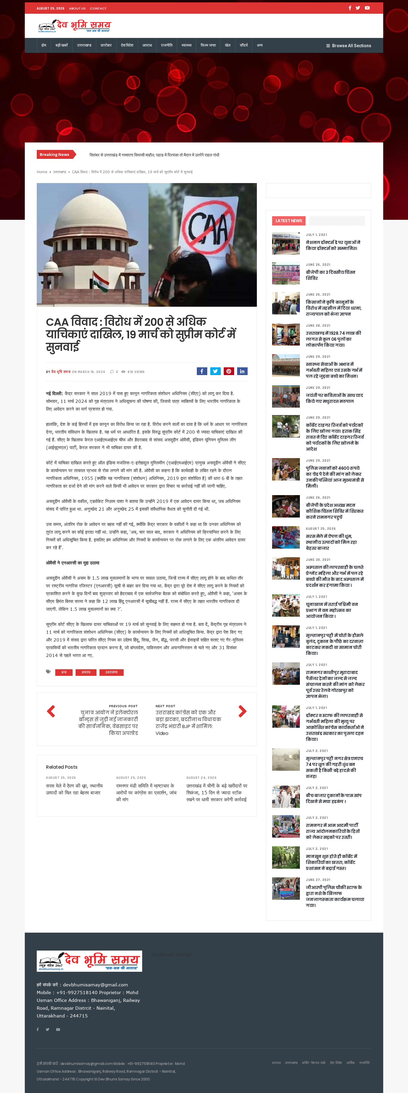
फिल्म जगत (208, 45)
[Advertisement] (204, 97)
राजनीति (166, 45)
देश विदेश (127, 45)
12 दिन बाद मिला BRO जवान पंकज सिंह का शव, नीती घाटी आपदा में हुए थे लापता (148, 154)
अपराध (147, 45)
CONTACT (98, 8)
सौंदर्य (244, 45)
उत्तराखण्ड (84, 45)
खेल (228, 45)
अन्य (260, 45)
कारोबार (106, 45)
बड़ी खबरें (62, 45)
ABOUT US (77, 8)
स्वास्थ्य (186, 45)
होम (44, 45)
